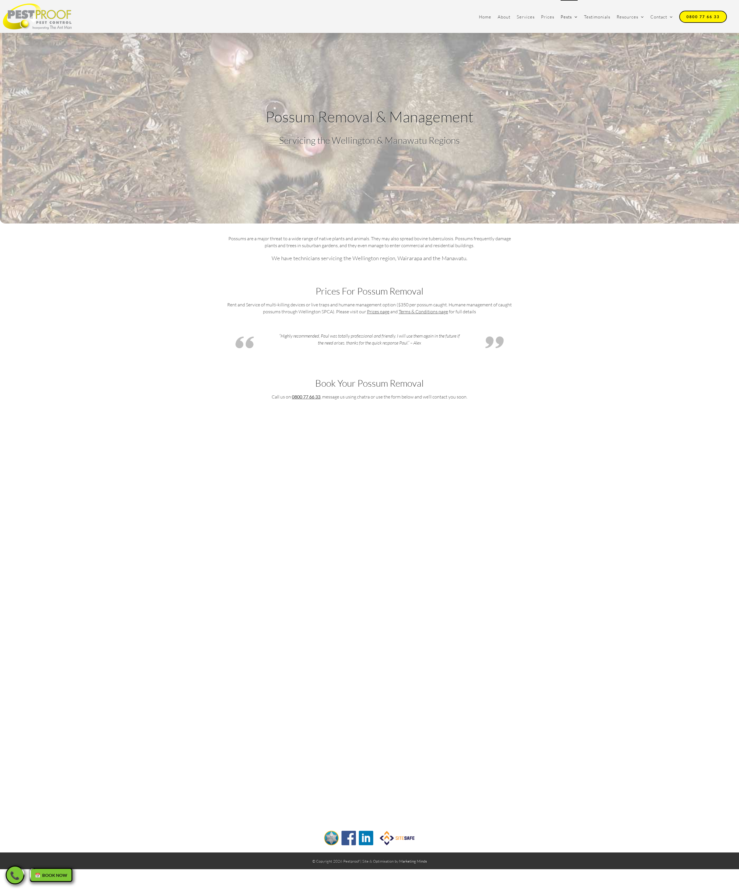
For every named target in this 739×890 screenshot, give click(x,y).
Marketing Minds (413, 861)
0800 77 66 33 (306, 396)
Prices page (378, 311)
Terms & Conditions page (423, 311)
